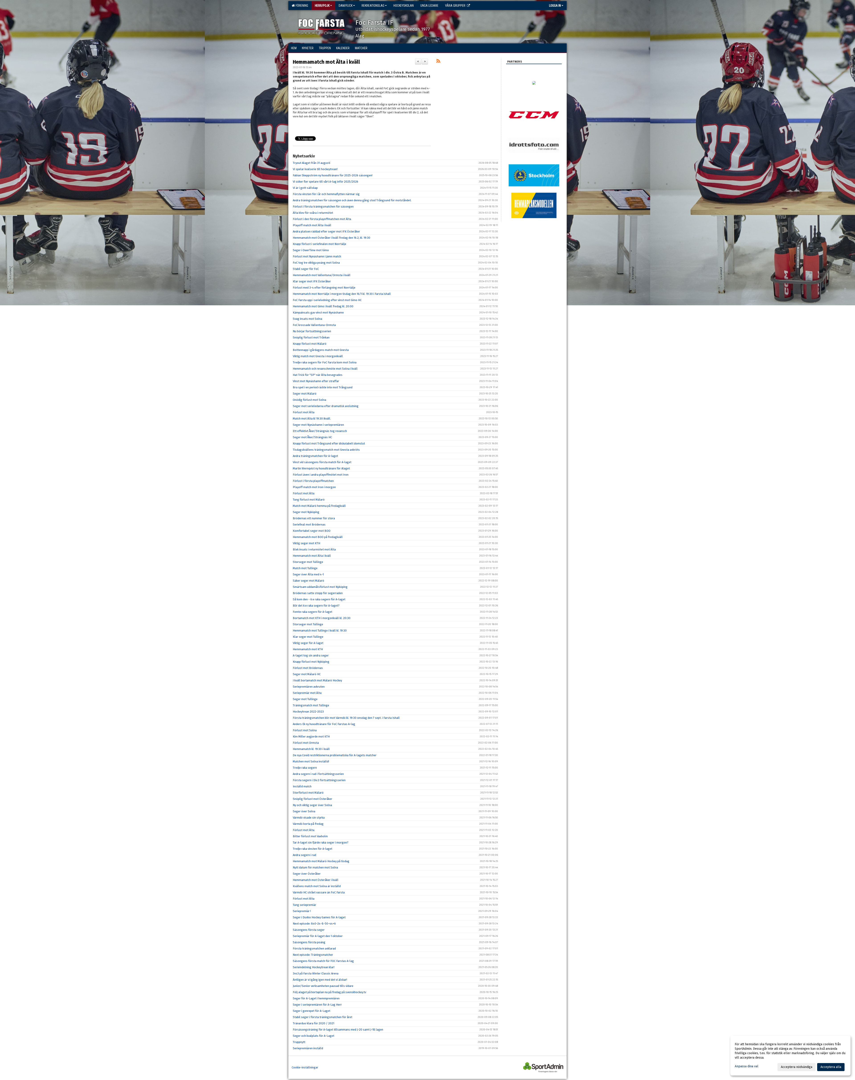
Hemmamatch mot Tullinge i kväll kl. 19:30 (320, 630)
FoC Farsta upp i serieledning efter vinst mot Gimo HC (327, 300)
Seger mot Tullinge (305, 699)
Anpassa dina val (746, 1066)
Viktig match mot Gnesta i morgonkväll (318, 356)
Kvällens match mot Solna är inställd (317, 886)
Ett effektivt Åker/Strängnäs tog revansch (320, 431)
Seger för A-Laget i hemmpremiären (316, 998)
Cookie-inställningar (305, 1067)
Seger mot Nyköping (306, 512)
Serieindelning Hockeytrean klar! (313, 967)
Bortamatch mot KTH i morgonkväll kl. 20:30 (321, 618)
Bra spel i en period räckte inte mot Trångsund (322, 387)
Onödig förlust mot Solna (309, 399)
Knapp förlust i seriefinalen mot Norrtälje (319, 244)
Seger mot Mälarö (304, 393)
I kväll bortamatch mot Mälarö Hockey (317, 680)
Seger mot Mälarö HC (307, 674)
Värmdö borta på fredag (308, 823)
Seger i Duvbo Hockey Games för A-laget (319, 917)
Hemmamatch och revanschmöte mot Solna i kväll (325, 368)
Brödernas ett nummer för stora (314, 518)
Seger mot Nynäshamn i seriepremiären (318, 424)
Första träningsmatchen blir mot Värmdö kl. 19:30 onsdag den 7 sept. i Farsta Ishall (346, 717)
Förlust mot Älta (303, 412)
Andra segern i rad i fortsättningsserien (318, 774)
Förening (301, 5)
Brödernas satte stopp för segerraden (318, 593)
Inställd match (302, 786)
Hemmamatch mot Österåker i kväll (315, 880)
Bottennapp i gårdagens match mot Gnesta (321, 350)
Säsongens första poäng (309, 942)
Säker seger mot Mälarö (308, 580)
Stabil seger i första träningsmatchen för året (322, 1017)
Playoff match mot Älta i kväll (312, 225)
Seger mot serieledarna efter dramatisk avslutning (325, 406)
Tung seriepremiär (304, 905)
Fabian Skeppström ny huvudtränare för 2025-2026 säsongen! (333, 175)
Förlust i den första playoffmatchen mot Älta (322, 219)
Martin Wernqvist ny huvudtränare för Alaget (321, 468)
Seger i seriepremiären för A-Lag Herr (317, 1004)
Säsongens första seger (309, 929)
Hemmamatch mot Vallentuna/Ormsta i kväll (321, 275)
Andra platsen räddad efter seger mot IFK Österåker (326, 231)
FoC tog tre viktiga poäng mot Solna (316, 262)
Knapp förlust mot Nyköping (311, 661)
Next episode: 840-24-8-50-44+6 (314, 923)
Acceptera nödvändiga (796, 1067)
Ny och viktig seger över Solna (312, 805)
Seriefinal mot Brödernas (309, 524)
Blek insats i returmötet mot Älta (314, 549)
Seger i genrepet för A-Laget (311, 1011)
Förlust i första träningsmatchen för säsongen (323, 206)
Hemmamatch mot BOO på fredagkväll (318, 537)
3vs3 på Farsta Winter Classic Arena (315, 973)
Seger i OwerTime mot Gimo (311, 250)
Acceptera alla (830, 1067)
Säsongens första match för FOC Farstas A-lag (323, 961)
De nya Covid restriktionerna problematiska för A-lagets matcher (335, 755)
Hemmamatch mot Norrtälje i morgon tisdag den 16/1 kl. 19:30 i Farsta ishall (342, 293)
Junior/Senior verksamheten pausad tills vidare (323, 986)
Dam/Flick (345, 5)
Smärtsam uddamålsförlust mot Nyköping (320, 587)
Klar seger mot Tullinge (308, 636)
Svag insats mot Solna (307, 318)
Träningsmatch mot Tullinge (311, 705)
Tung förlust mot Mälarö (309, 499)
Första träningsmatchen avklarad (314, 948)
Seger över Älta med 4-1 (308, 574)
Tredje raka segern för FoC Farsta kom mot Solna (324, 362)
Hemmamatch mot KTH (308, 649)
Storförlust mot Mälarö (308, 792)
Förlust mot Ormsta (306, 742)
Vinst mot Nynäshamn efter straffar (316, 381)
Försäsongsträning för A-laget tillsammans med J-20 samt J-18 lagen (338, 1029)
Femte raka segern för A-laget (312, 611)
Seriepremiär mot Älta (307, 693)
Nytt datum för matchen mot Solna (315, 867)
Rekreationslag (373, 5)
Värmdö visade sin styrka (309, 817)
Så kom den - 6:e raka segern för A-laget (319, 599)
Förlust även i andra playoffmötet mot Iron (320, 474)
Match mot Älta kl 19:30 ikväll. (312, 418)
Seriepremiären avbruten (309, 686)
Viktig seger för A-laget (308, 643)
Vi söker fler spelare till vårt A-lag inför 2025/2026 (325, 181)
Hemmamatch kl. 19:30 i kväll (311, 749)
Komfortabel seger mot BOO (311, 530)
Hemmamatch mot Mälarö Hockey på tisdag (321, 861)
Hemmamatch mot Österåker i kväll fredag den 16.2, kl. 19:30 (331, 237)
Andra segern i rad (304, 855)
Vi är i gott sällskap (305, 188)
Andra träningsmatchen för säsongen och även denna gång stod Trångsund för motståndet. (352, 200)
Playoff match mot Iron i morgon (314, 487)
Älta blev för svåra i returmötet (313, 212)
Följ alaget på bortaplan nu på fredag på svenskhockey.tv (329, 992)
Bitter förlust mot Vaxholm (310, 836)
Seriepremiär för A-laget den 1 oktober (318, 936)
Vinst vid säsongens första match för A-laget (322, 462)
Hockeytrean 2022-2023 (308, 711)
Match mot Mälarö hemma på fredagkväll (319, 505)
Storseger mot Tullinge (308, 562)
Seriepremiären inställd (308, 1048)
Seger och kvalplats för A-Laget (313, 1035)
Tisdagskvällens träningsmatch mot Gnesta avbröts (326, 449)
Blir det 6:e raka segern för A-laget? (316, 605)
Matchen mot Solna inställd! (311, 761)
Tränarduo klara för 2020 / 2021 (313, 1023)
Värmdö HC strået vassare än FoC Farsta (319, 892)
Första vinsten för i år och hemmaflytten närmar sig (326, 194)
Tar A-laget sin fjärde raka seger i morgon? (320, 842)
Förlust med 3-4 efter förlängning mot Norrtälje (324, 287)
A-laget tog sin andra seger (311, 655)
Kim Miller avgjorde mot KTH (311, 736)
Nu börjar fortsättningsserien (312, 331)
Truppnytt (299, 1042)
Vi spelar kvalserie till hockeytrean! (315, 169)
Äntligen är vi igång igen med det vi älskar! (320, 979)
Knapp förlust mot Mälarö (309, 343)
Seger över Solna (304, 811)
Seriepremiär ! (302, 911)
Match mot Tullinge (305, 568)
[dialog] (790, 1055)
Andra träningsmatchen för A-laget (315, 456)
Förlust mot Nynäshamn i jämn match (317, 256)
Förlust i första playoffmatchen (313, 481)
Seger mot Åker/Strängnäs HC (312, 437)
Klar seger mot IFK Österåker (312, 281)
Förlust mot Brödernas (308, 668)
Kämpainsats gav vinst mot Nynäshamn (318, 312)
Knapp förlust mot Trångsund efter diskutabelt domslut (329, 443)
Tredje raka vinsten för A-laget (312, 848)
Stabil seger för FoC (306, 269)
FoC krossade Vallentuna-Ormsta (314, 325)
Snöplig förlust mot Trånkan (311, 337)
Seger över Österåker (307, 873)
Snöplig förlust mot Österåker (312, 799)
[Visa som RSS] (438, 61)
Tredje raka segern (305, 767)
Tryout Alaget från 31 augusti (311, 163)
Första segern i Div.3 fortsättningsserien (319, 780)
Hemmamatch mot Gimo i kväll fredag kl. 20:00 (323, 306)
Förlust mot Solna (305, 730)
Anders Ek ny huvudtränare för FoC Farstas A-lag (324, 724)
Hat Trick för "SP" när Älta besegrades (317, 375)
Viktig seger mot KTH (306, 543)
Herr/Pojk (322, 5)
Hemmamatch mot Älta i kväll (326, 62)
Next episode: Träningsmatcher (313, 954)
